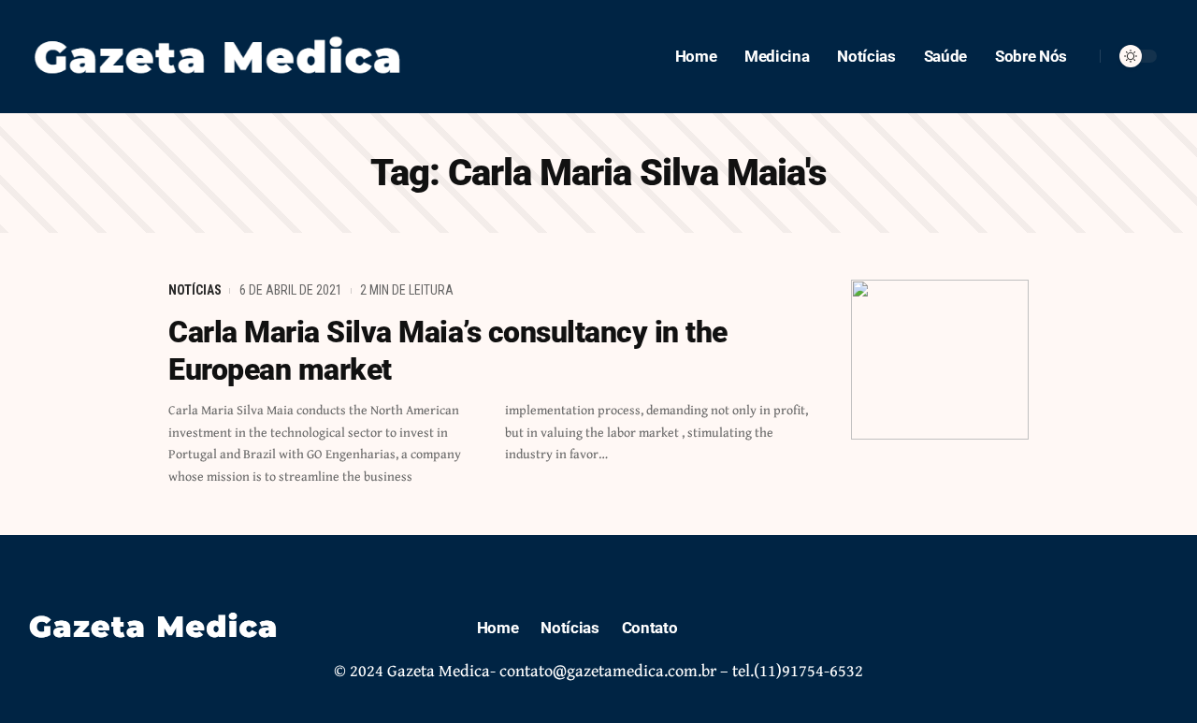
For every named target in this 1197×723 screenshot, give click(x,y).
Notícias (195, 289)
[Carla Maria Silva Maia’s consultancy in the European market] (940, 360)
